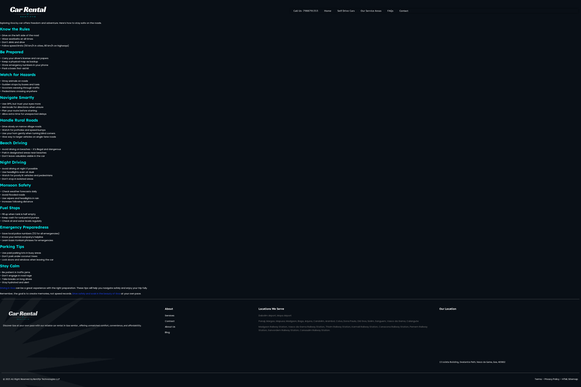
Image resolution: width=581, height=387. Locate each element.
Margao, (270, 321)
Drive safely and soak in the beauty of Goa (96, 293)
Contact (403, 10)
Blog (167, 332)
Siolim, (371, 321)
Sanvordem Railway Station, (283, 330)
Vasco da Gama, (397, 321)
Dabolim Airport (267, 315)
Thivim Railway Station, (339, 326)
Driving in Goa (7, 288)
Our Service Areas (371, 10)
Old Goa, (362, 321)
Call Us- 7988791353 (306, 10)
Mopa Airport (284, 315)
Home (327, 10)
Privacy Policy (552, 379)
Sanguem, (380, 321)
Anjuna (308, 321)
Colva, (339, 321)
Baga (301, 321)
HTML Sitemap (570, 379)
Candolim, (319, 321)
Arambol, (330, 321)
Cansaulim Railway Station (315, 330)
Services (169, 315)
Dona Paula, (350, 321)
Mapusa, (280, 321)
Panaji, (262, 321)
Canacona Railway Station (394, 326)
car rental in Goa (61, 325)
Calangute (413, 321)
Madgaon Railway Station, (273, 326)
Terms (538, 379)
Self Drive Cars (346, 10)
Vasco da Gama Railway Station (306, 326)
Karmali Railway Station (365, 326)
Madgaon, (291, 321)
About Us (170, 326)
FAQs (390, 10)
